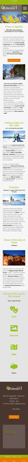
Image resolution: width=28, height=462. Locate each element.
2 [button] (10, 447)
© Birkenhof (7, 457)
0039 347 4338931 (9, 404)
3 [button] (13, 447)
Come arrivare (16, 409)
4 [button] (15, 447)
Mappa (14, 354)
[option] (14, 434)
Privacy (19, 457)
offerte (16, 102)
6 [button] (20, 447)
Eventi (14, 316)
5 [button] (17, 447)
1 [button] (8, 447)
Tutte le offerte (14, 417)
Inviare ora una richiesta (14, 60)
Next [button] (26, 437)
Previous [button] (1, 437)
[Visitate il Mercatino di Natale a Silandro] (14, 258)
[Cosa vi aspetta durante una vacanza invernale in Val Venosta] (14, 72)
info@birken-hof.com (20, 404)
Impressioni (14, 335)
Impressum (14, 457)
